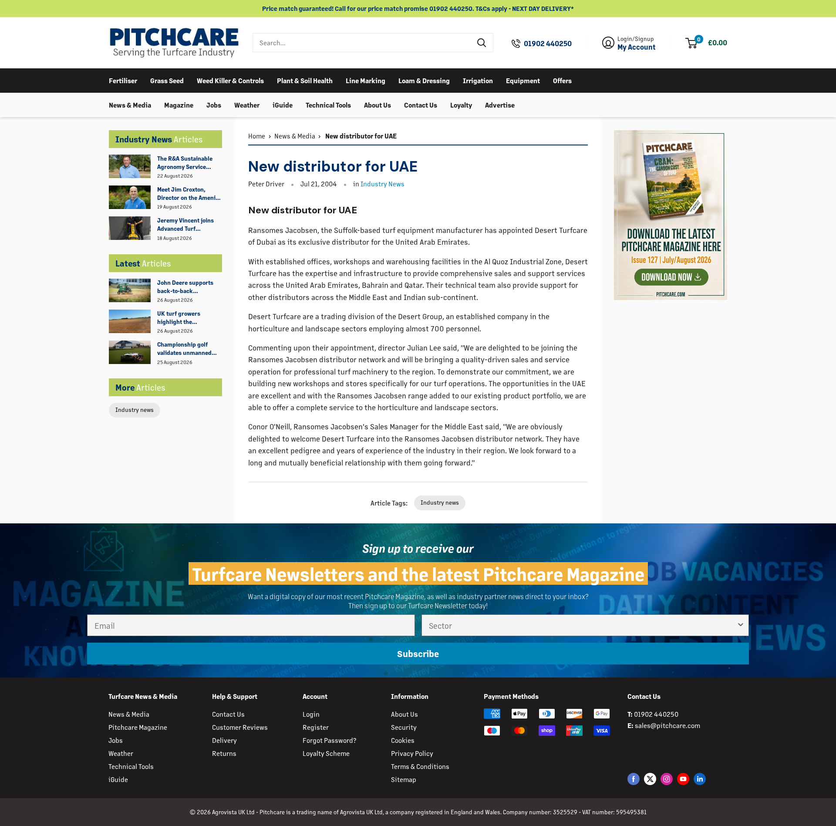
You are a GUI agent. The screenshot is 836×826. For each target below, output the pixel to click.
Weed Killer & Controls (230, 80)
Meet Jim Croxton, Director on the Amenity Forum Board (189, 193)
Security (404, 727)
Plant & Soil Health (305, 80)
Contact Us (420, 104)
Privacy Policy (412, 753)
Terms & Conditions (420, 766)
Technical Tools (328, 104)
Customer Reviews (240, 727)
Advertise (500, 104)
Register (316, 727)
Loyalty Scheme (326, 753)
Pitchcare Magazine (137, 727)
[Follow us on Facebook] (633, 778)
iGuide (283, 104)
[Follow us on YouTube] (683, 778)
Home (256, 135)
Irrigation (478, 80)
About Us (377, 104)
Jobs (213, 104)
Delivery (224, 740)
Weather (247, 104)
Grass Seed (167, 80)
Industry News (383, 183)
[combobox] (362, 43)
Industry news (134, 409)
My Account (636, 47)
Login (311, 714)
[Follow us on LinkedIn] (700, 778)
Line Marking (365, 80)
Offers (562, 80)
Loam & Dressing (424, 80)
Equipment (523, 80)
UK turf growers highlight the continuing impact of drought (185, 318)
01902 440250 (548, 43)
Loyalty (461, 104)
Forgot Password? (329, 740)
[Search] (482, 43)
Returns (224, 753)
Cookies (403, 740)
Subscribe (418, 653)
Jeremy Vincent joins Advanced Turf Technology (185, 224)
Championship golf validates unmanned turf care (184, 349)
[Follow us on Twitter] (650, 778)
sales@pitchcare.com (667, 725)
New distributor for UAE (360, 135)
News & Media (130, 104)
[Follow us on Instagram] (667, 778)
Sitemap (403, 779)
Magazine (178, 104)
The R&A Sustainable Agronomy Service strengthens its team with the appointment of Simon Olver (189, 163)
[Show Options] (740, 625)
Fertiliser (123, 80)
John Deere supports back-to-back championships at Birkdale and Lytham (185, 287)
